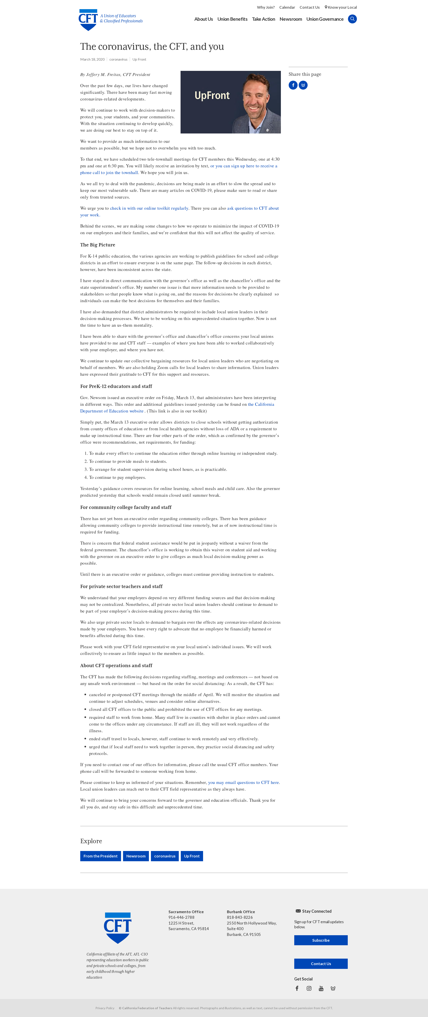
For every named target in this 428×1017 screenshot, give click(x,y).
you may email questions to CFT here (243, 782)
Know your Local (342, 7)
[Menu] (361, 18)
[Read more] (231, 102)
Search (352, 18)
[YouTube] (321, 988)
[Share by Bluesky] (303, 85)
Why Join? (266, 7)
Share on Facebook (293, 85)
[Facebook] (297, 988)
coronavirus (118, 59)
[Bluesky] (333, 988)
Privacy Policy (104, 1008)
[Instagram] (309, 988)
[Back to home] (108, 16)
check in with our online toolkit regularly (149, 208)
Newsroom (136, 856)
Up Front (139, 59)
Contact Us (310, 7)
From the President (101, 856)
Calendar (287, 7)
